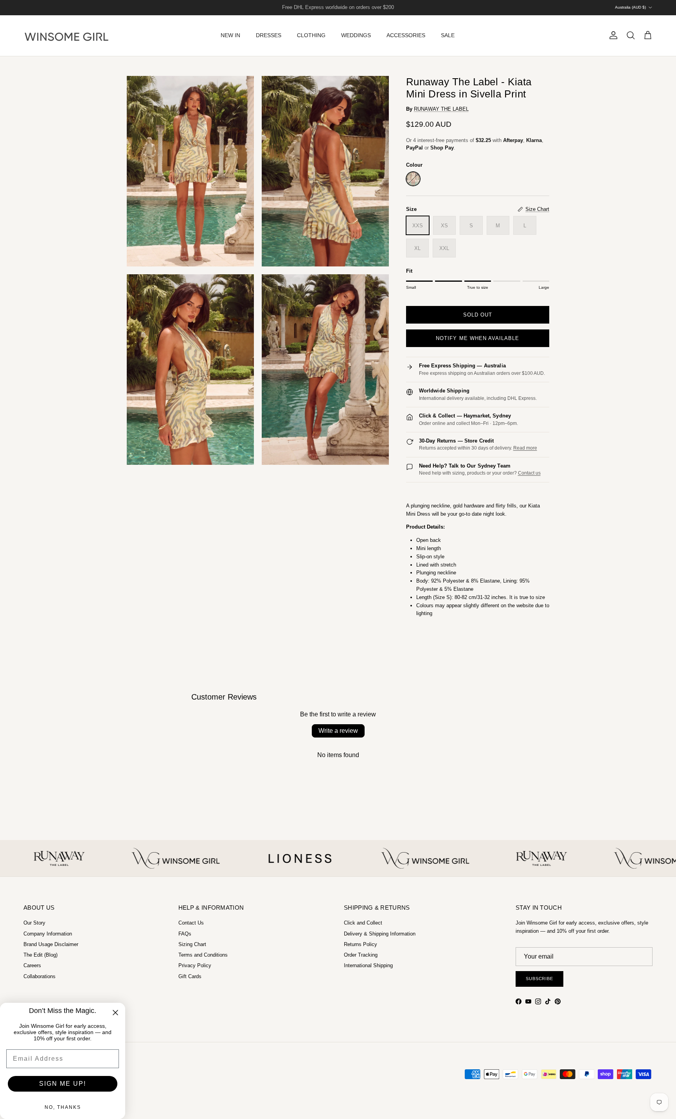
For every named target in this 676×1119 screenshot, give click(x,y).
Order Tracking (361, 955)
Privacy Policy (194, 965)
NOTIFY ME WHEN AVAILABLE (477, 338)
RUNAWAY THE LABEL (441, 109)
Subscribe (539, 978)
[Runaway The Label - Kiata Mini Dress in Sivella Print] (413, 179)
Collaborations (39, 976)
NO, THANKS (63, 1107)
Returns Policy (360, 944)
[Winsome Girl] (66, 35)
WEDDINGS (356, 35)
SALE (448, 35)
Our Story (34, 923)
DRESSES (268, 35)
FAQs (184, 934)
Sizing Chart (192, 944)
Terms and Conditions (203, 955)
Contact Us (191, 923)
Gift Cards (189, 976)
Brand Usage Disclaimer (50, 944)
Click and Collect (363, 923)
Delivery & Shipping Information (379, 934)
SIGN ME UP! (62, 1083)
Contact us (529, 473)
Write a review (338, 730)
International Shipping (368, 965)
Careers (32, 965)
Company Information (47, 934)
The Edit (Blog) (40, 955)
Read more (525, 448)
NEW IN (230, 35)
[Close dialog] (115, 1012)
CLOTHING (311, 35)
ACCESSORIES (406, 35)
